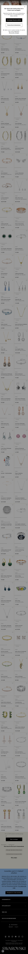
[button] (24, 6)
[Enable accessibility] (2, 951)
